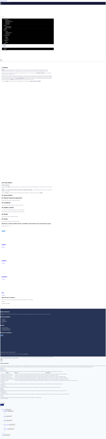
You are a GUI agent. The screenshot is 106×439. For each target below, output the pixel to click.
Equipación (4, 276)
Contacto (4, 44)
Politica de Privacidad (4, 352)
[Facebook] (0, 4)
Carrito (5, 49)
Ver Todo (3, 279)
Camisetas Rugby (7, 20)
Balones (6, 42)
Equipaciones (4, 321)
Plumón (6, 31)
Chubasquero (7, 33)
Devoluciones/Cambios (6, 328)
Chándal (4, 244)
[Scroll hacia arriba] (1, 405)
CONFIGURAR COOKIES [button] (14, 358)
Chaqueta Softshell (8, 32)
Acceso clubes (5, 50)
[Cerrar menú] (0, 406)
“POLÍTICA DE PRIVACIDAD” (36, 229)
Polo (3, 292)
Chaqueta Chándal (8, 26)
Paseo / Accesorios (8, 27)
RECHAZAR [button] (8, 358)
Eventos (5, 43)
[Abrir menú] (1, 60)
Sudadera (4, 260)
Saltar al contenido (3, 0)
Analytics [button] (2, 388)
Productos (3, 409)
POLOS (6, 36)
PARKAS (5, 420)
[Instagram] (1, 4)
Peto (6, 41)
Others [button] (1, 395)
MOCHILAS (6, 38)
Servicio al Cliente (5, 327)
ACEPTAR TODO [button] (3, 358)
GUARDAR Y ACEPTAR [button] (4, 398)
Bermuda (6, 37)
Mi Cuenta (5, 48)
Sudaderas (5, 419)
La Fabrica (4, 45)
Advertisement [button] (3, 391)
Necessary (3, 369)
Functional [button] (2, 381)
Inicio (3, 16)
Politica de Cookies (11, 352)
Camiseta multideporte (9, 21)
